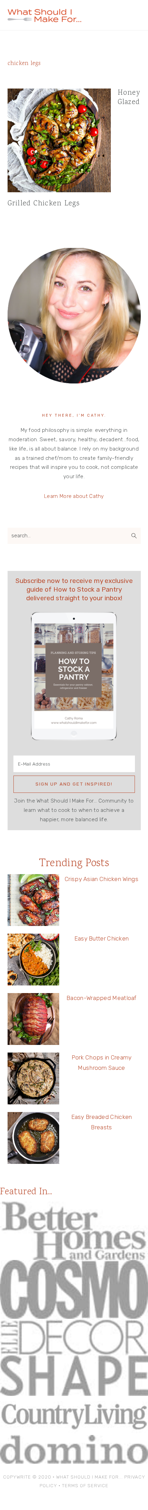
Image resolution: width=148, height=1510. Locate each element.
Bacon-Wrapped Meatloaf (101, 997)
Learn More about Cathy (74, 496)
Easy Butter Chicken (101, 938)
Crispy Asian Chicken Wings (101, 879)
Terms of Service (85, 1485)
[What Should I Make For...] (45, 19)
